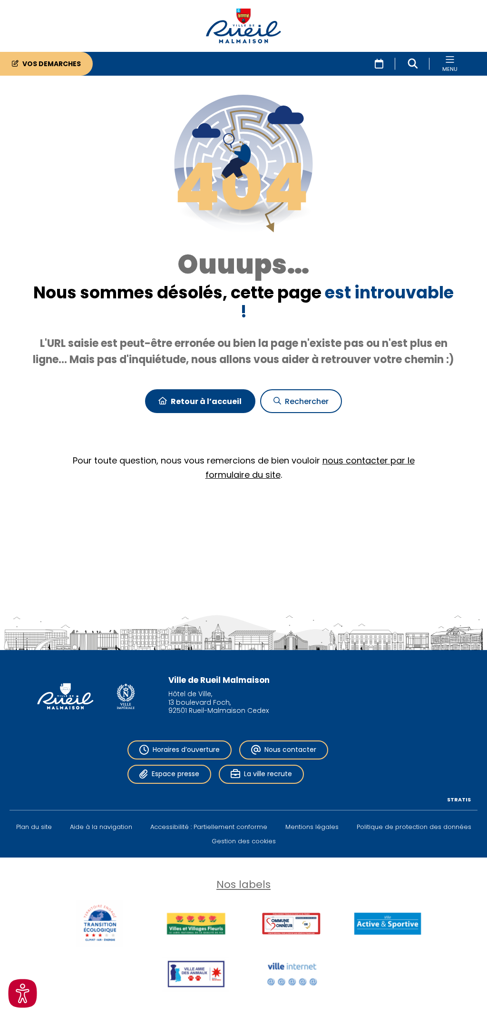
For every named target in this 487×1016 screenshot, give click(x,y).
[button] (413, 64)
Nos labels (243, 884)
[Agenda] (379, 64)
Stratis (459, 799)
